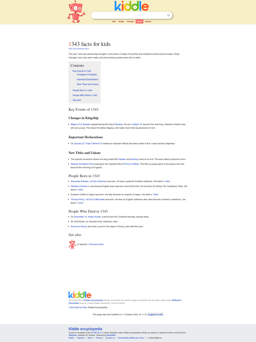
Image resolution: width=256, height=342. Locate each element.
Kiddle (71, 337)
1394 (167, 181)
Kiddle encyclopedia (93, 300)
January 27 (79, 143)
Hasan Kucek (94, 216)
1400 (80, 189)
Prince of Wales (131, 163)
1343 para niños (96, 244)
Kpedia (139, 21)
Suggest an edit (155, 314)
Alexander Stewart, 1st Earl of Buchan (89, 181)
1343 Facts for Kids (78, 307)
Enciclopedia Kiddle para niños (131, 337)
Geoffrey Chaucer (79, 186)
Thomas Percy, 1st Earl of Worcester (88, 199)
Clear (163, 15)
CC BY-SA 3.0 (97, 332)
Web (114, 21)
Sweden (122, 159)
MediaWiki (111, 335)
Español (148, 21)
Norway (119, 124)
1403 (80, 202)
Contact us (110, 337)
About (90, 337)
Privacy (99, 337)
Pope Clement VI (94, 143)
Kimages (130, 21)
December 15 (80, 216)
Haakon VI (137, 124)
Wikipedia (73, 335)
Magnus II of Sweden (81, 124)
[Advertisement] (128, 32)
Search (168, 15)
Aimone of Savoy (79, 226)
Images (121, 21)
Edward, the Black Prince (83, 163)
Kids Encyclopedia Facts (79, 48)
